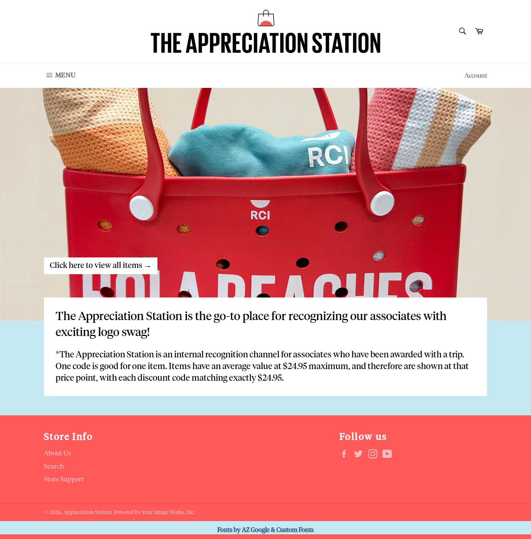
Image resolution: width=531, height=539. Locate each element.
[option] (265, 204)
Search (54, 467)
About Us (57, 453)
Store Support (64, 479)
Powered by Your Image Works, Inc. (154, 512)
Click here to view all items (101, 266)
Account (476, 76)
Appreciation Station (87, 512)
